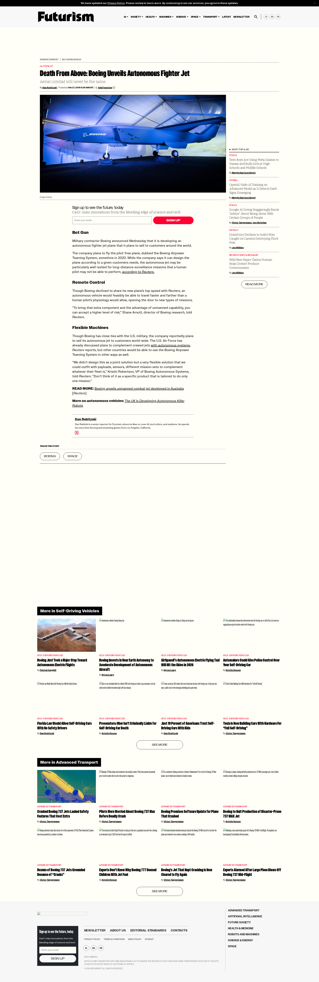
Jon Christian (260, 222)
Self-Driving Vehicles (71, 59)
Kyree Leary (108, 675)
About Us (118, 930)
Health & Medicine (241, 928)
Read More (254, 284)
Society (136, 16)
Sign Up (173, 220)
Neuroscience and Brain (243, 255)
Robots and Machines (243, 934)
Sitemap (149, 939)
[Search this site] (256, 16)
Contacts (179, 930)
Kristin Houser (233, 670)
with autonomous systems (170, 345)
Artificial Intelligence (245, 916)
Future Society (239, 922)
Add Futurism (105, 87)
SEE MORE (159, 745)
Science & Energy (240, 940)
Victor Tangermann (242, 222)
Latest (226, 16)
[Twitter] (77, 433)
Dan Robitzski (50, 87)
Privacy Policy (116, 3)
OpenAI (233, 180)
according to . (138, 272)
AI (125, 16)
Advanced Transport (49, 59)
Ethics (233, 155)
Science (181, 16)
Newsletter (241, 16)
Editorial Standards (148, 930)
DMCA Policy (135, 939)
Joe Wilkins (238, 247)
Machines (165, 16)
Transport (210, 16)
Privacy (233, 230)
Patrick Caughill (48, 670)
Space (194, 16)
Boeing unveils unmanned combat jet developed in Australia (139, 388)
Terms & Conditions (114, 939)
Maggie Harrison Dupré (244, 172)
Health (150, 16)
